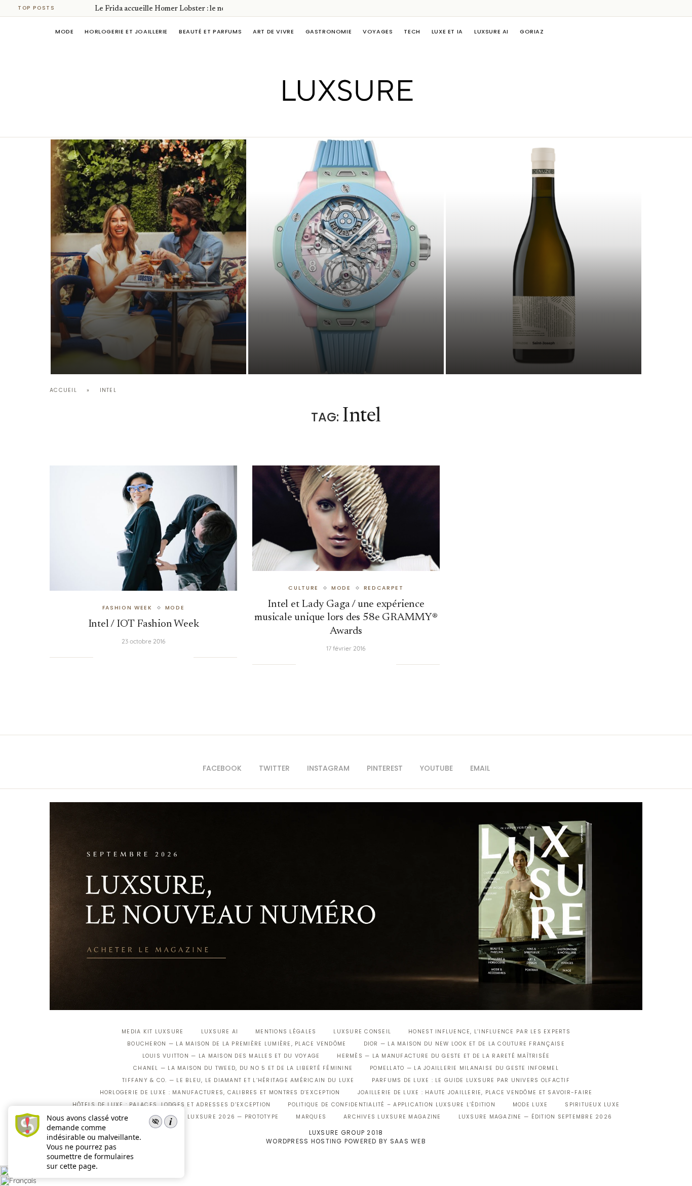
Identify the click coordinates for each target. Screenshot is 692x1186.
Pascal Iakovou (497, 357)
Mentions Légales (285, 1031)
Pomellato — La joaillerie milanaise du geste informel (464, 1068)
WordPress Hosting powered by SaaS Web (346, 1141)
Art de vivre (273, 31)
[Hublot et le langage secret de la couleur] (346, 256)
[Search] (637, 31)
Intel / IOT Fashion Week (143, 624)
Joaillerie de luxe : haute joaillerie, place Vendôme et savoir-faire (475, 1092)
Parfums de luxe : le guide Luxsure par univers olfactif (471, 1080)
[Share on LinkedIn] (144, 657)
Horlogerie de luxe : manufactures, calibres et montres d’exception (220, 1092)
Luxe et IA (447, 31)
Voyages (378, 31)
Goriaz (532, 31)
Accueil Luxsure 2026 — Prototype (218, 1117)
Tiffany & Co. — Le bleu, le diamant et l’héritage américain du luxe (238, 1080)
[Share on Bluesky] (175, 657)
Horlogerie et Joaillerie (126, 31)
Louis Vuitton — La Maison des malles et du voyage (231, 1056)
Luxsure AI (491, 31)
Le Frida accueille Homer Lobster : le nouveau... (172, 9)
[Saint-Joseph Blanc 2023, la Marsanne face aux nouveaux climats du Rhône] (543, 256)
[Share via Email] (185, 657)
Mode (64, 31)
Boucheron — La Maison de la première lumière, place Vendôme (236, 1044)
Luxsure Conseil (362, 1031)
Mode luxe (530, 1104)
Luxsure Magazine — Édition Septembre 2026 (535, 1117)
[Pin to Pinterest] (134, 657)
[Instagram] (339, 122)
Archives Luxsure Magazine (392, 1117)
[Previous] (72, 8)
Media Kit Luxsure (152, 1031)
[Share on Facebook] (113, 657)
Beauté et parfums (210, 31)
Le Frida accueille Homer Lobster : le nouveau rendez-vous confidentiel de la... (145, 328)
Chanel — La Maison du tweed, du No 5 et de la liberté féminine (243, 1068)
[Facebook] (311, 122)
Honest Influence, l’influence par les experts (489, 1031)
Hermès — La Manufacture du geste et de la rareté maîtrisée (443, 1056)
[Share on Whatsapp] (154, 657)
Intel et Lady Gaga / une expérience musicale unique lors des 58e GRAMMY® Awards (345, 618)
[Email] (382, 122)
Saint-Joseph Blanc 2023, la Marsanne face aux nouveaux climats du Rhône (526, 328)
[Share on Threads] (165, 657)
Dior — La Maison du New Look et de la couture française (464, 1044)
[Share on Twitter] (123, 657)
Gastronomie (328, 31)
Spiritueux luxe (592, 1104)
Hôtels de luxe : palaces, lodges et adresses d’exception (171, 1104)
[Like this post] (100, 657)
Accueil (63, 390)
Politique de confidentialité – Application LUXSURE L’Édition (391, 1104)
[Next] (85, 8)
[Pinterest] (353, 122)
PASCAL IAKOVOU (102, 357)
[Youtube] (367, 122)
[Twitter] (325, 122)
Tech (412, 31)
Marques (311, 1117)
